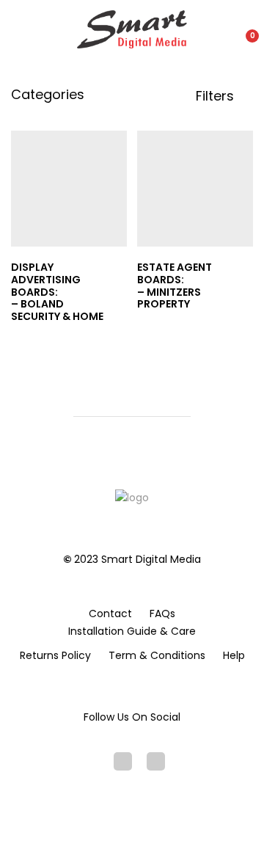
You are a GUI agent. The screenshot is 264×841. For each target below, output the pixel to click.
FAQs (162, 613)
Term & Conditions (157, 655)
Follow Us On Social (132, 717)
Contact (110, 613)
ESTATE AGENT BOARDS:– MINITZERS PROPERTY (174, 285)
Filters (217, 96)
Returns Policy (55, 655)
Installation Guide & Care (132, 631)
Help (234, 655)
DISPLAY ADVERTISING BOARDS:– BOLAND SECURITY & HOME (57, 292)
